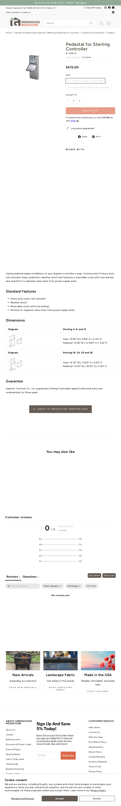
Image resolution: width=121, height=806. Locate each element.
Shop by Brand (13, 754)
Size (68, 75)
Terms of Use (95, 766)
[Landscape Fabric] (60, 660)
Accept (59, 798)
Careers (9, 734)
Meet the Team (96, 737)
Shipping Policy (96, 747)
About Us (10, 730)
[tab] (30, 577)
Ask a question (94, 575)
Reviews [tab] (13, 576)
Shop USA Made (98, 691)
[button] (60, 539)
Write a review (109, 575)
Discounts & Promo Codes (18, 744)
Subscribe (68, 755)
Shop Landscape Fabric (60, 688)
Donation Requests (98, 761)
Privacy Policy (98, 790)
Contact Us (94, 732)
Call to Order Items (15, 759)
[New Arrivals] (23, 660)
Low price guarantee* (83, 128)
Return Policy (95, 752)
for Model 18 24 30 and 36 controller (88, 87)
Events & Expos (13, 749)
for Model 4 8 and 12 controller (85, 80)
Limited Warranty (97, 757)
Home (9, 32)
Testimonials (12, 764)
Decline (97, 798)
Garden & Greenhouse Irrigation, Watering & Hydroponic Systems (47, 32)
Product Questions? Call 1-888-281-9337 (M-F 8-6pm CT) (31, 8)
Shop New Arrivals (23, 687)
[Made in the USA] (98, 660)
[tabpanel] (60, 605)
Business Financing (15, 769)
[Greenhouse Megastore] (25, 21)
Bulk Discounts (13, 739)
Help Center (94, 727)
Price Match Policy (97, 742)
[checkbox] (91, 586)
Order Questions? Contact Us (18, 12)
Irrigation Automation (93, 32)
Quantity (71, 95)
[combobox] (69, 23)
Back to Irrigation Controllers (62, 409)
